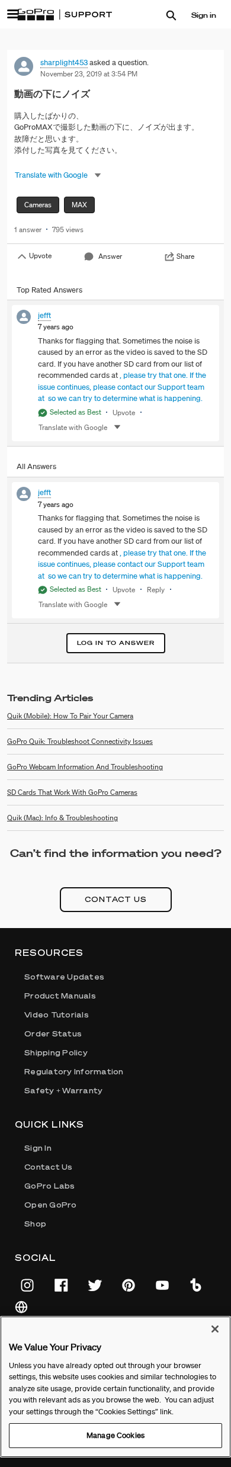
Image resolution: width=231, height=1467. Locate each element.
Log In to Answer (116, 642)
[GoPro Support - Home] (64, 14)
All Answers (36, 466)
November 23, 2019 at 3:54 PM (88, 74)
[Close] (215, 1329)
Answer (110, 256)
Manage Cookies (115, 1435)
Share (185, 256)
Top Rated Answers (49, 290)
